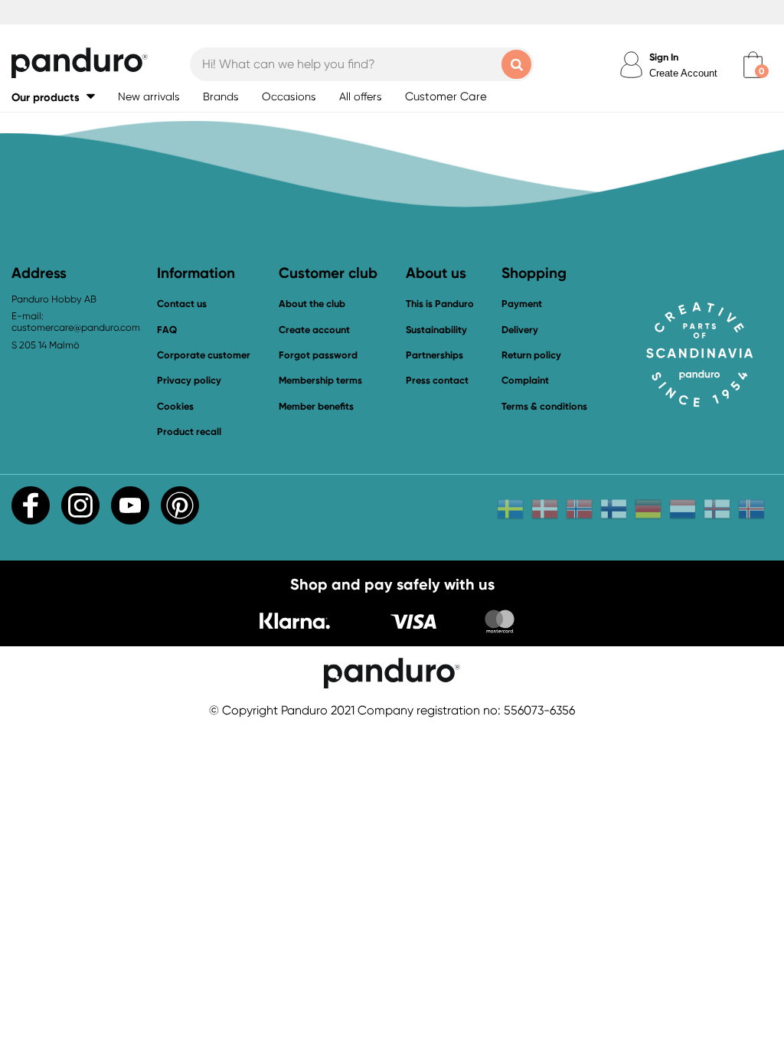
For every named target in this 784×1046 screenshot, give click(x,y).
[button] (53, 97)
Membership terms (320, 380)
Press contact (437, 380)
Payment (521, 303)
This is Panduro (440, 303)
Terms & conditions (544, 406)
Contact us (182, 303)
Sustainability (436, 329)
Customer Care (446, 96)
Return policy (531, 355)
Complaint (525, 380)
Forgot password (318, 355)
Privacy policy (189, 380)
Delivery (519, 329)
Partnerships (434, 355)
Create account (314, 329)
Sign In (663, 57)
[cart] (753, 64)
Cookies (175, 406)
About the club (312, 303)
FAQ (167, 329)
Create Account (683, 73)
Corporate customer (203, 355)
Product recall (189, 431)
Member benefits (316, 406)
